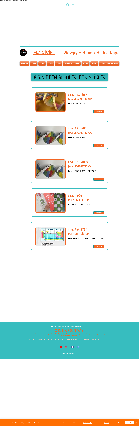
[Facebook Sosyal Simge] (72, 347)
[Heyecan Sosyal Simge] (78, 347)
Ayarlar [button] (106, 423)
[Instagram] (66, 347)
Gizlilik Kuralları (87, 423)
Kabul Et (129, 423)
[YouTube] (61, 347)
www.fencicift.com (33, 334)
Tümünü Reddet (117, 423)
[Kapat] (136, 422)
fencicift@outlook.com (63, 326)
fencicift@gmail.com (76, 326)
